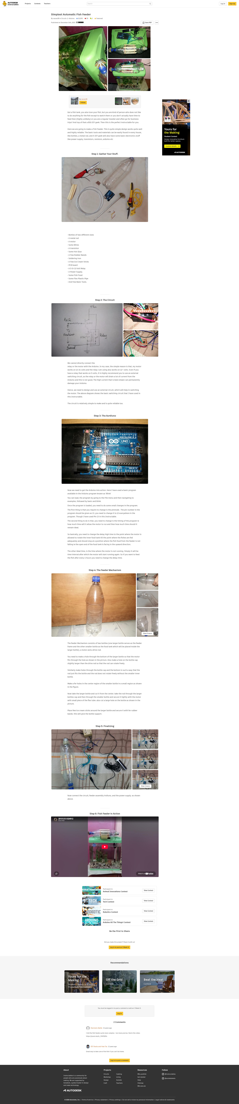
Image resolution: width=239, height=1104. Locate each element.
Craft (105, 1083)
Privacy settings (115, 1100)
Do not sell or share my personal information (138, 1100)
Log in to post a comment (120, 1060)
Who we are (142, 1086)
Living (118, 1077)
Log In (223, 4)
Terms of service (87, 1100)
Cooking (119, 1074)
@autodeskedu (170, 1078)
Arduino (71, 18)
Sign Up (232, 4)
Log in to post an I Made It (119, 947)
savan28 (56, 18)
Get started (141, 1077)
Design (106, 1080)
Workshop (107, 1077)
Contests (37, 4)
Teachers (47, 4)
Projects (28, 4)
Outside (119, 1080)
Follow (83, 102)
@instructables (170, 1074)
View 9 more (147, 633)
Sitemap (140, 1083)
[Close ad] (188, 101)
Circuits (64, 18)
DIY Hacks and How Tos (99, 1046)
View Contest (148, 890)
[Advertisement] (176, 127)
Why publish (142, 1074)
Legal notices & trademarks (165, 1100)
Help (139, 1080)
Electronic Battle (96, 1028)
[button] (157, 22)
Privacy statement (101, 1100)
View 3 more (145, 786)
